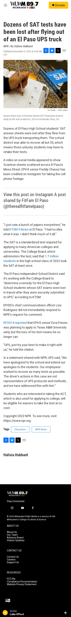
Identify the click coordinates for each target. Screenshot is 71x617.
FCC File (11, 579)
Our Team (12, 535)
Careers (11, 559)
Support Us (13, 562)
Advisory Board (15, 537)
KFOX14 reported (15, 323)
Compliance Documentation (22, 581)
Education (20, 429)
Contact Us (13, 557)
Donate (60, 5)
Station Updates (15, 540)
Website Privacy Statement (22, 584)
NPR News (41, 429)
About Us (12, 532)
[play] (5, 612)
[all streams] (66, 612)
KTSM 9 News (19, 229)
